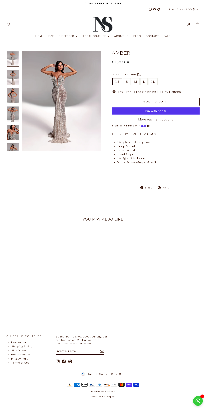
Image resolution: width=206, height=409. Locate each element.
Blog (137, 36)
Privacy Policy (20, 358)
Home (39, 36)
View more (29, 293)
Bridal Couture (94, 36)
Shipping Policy (21, 346)
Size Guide (18, 350)
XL (153, 81)
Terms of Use (20, 362)
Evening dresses (61, 36)
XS (117, 81)
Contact (152, 36)
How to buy (19, 342)
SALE (167, 36)
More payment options (155, 119)
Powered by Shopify (103, 396)
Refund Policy (20, 354)
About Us (121, 36)
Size (124, 74)
